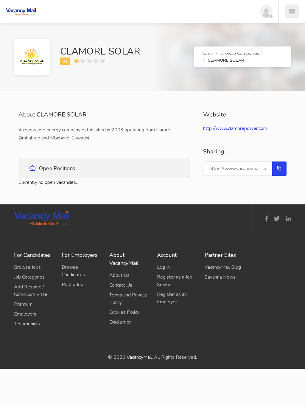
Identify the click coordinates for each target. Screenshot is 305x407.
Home (207, 53)
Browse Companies (240, 53)
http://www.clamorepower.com (235, 128)
